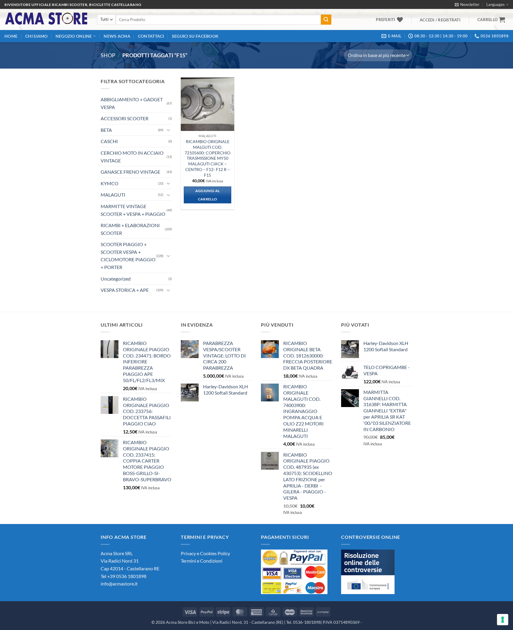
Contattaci (151, 36)
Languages (495, 4)
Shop (108, 55)
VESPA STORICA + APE (125, 290)
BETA (106, 130)
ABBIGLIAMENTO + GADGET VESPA (132, 103)
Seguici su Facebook (195, 36)
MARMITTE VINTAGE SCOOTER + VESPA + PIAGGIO (133, 210)
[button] (467, 4)
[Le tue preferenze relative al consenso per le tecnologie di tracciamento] (502, 619)
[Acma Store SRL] (46, 19)
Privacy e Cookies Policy (205, 553)
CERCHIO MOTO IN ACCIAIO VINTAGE (132, 156)
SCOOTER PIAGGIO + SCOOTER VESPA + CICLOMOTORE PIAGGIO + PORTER (128, 255)
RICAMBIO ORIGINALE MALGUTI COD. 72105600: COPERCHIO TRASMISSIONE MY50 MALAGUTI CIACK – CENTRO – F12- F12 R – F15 (207, 158)
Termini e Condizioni (201, 560)
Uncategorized (116, 278)
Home (11, 36)
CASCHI (109, 141)
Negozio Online (74, 36)
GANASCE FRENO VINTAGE (130, 172)
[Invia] (326, 20)
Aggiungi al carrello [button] (207, 195)
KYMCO (109, 183)
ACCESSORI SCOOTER (124, 118)
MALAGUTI (113, 194)
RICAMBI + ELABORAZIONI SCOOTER (130, 229)
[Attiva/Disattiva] (168, 129)
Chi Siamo (36, 36)
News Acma (117, 36)
